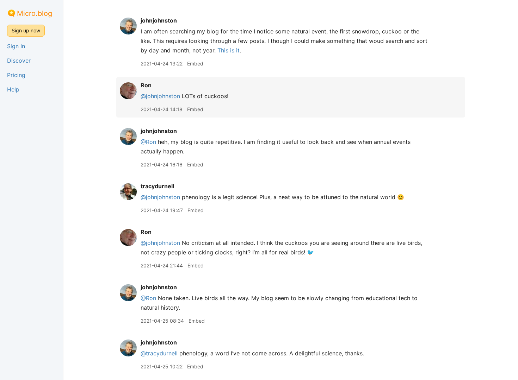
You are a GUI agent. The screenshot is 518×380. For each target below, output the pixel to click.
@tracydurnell (159, 353)
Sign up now (26, 30)
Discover (19, 60)
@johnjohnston (160, 96)
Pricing (16, 74)
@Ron (148, 141)
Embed (195, 63)
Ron (146, 85)
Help (13, 89)
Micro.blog (34, 13)
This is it (228, 50)
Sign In (16, 46)
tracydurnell (157, 186)
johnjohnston (159, 20)
